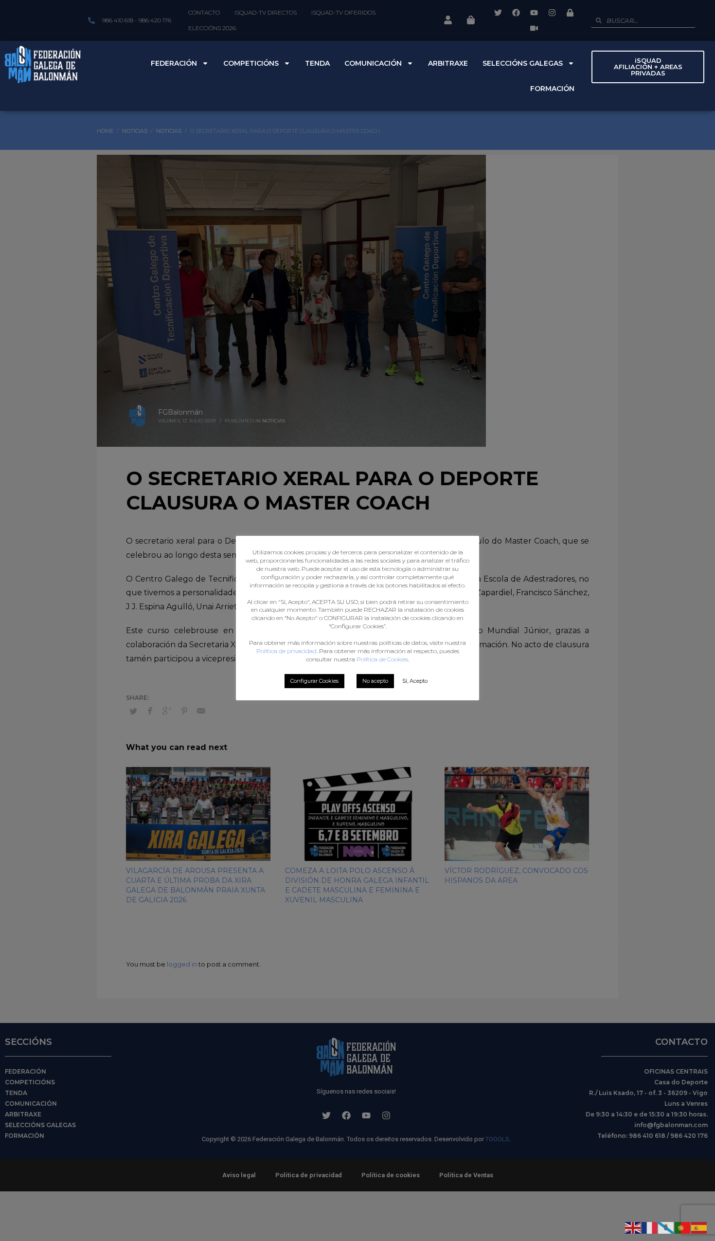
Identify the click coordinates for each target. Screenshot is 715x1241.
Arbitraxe (448, 63)
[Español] (699, 1227)
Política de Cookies (382, 659)
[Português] (683, 1227)
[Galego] (666, 1227)
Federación (174, 63)
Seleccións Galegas (523, 63)
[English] (633, 1227)
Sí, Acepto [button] (415, 680)
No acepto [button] (375, 680)
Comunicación (373, 63)
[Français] (650, 1227)
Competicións (251, 63)
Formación (552, 88)
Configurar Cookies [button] (314, 680)
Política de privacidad (286, 651)
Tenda (317, 63)
